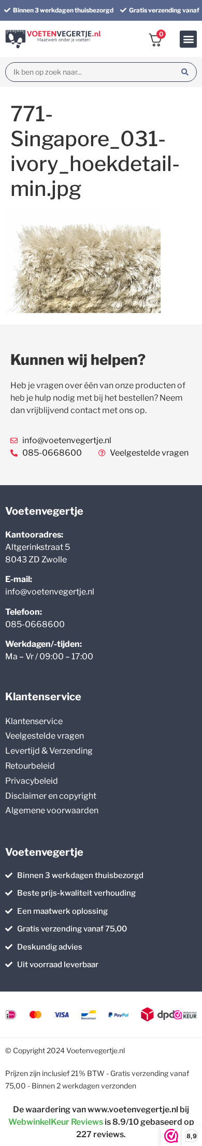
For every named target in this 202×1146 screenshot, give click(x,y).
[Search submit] (185, 72)
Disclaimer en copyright (50, 796)
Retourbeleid (30, 766)
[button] (188, 39)
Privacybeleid (31, 781)
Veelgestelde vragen (44, 736)
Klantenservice (34, 721)
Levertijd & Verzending (49, 751)
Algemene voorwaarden (51, 810)
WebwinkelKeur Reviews (55, 1122)
